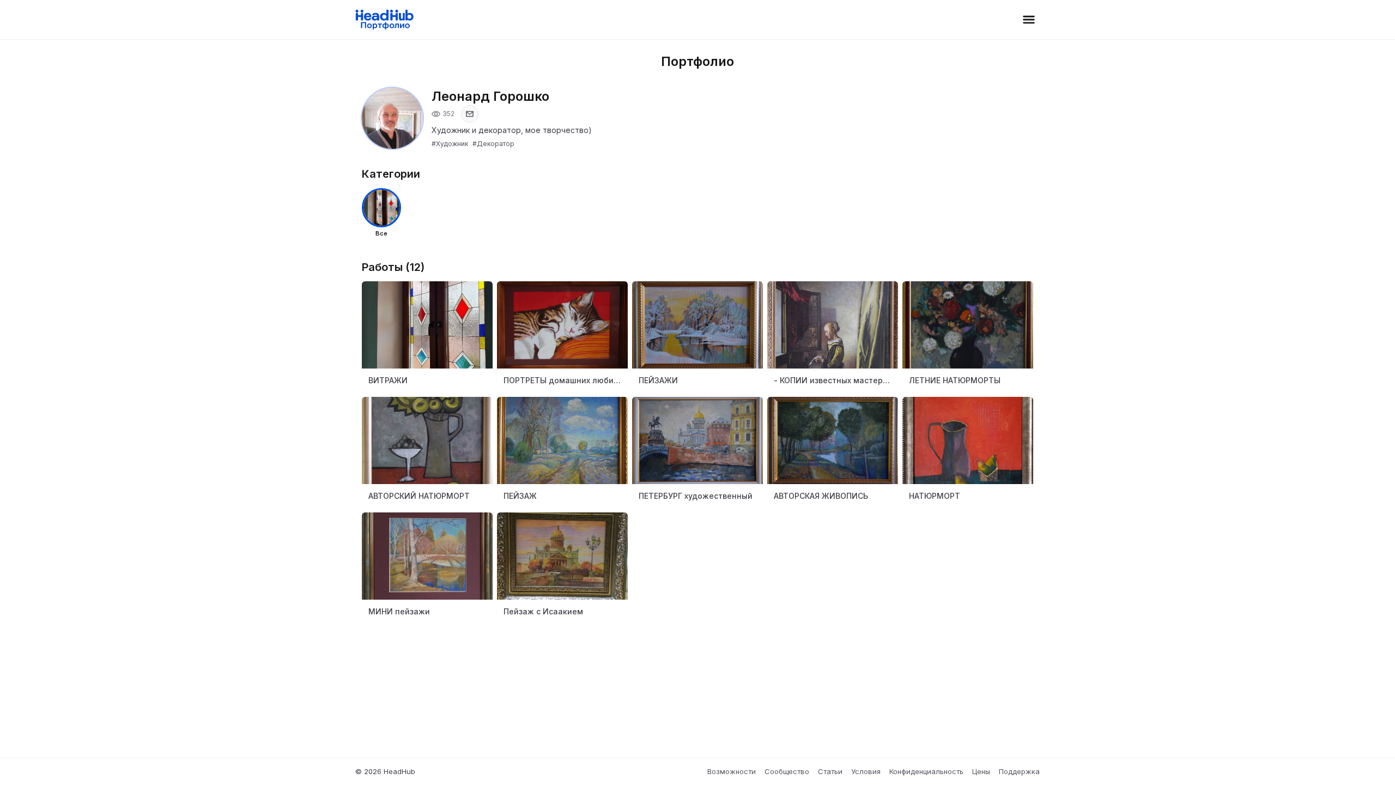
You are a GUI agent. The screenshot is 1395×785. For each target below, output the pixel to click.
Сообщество (787, 771)
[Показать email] (469, 114)
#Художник (450, 144)
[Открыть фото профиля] (392, 118)
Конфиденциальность (926, 771)
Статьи (830, 771)
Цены (981, 771)
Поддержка (1019, 771)
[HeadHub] (384, 20)
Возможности (731, 771)
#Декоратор (493, 144)
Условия (866, 771)
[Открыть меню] (1029, 20)
